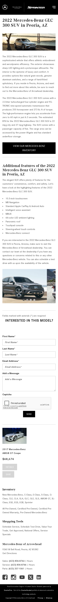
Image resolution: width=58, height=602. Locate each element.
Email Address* (10, 361)
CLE (11, 498)
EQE (11, 502)
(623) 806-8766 (18, 564)
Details (10, 467)
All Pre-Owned (9, 508)
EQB (21, 502)
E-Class (36, 494)
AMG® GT (45, 498)
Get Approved (16, 530)
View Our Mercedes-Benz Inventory (29, 148)
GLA (21, 498)
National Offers (31, 530)
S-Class (44, 494)
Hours (30, 561)
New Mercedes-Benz (12, 494)
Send (29, 414)
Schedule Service (10, 526)
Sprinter (29, 502)
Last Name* (8, 348)
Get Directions (9, 553)
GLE (32, 498)
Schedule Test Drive (30, 526)
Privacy (40, 598)
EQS (16, 502)
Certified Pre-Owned (27, 508)
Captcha (6, 394)
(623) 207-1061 (16, 568)
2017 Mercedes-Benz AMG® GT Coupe (14, 451)
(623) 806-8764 (16, 561)
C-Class (28, 494)
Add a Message (10, 373)
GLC (26, 498)
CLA (16, 498)
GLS (37, 498)
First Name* (8, 336)
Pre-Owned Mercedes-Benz (33, 512)
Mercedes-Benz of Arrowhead (21, 544)
